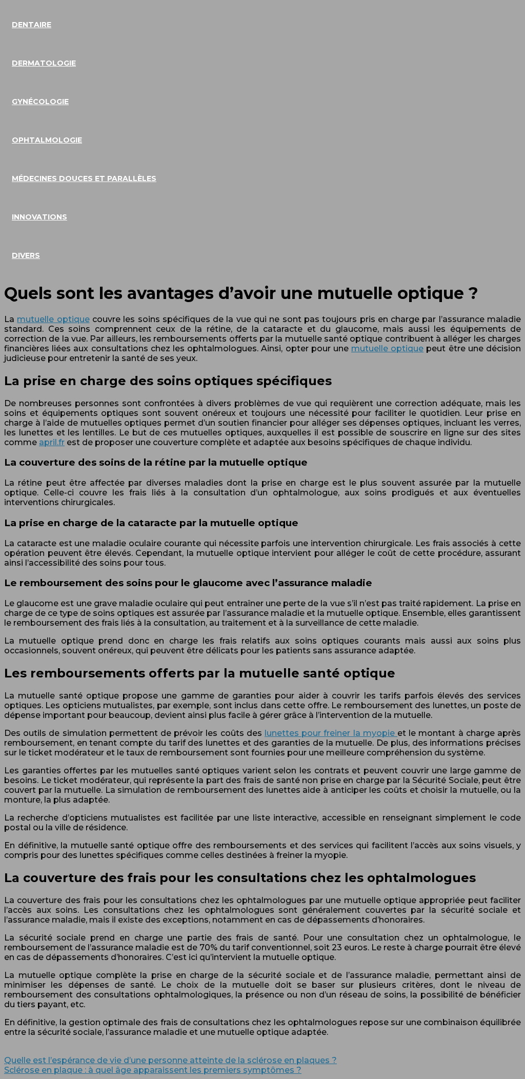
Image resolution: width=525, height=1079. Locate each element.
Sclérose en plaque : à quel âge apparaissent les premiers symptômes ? (152, 1070)
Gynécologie (40, 101)
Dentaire (31, 24)
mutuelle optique (53, 319)
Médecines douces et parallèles (84, 178)
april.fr (52, 442)
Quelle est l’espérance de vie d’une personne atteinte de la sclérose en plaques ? (170, 1060)
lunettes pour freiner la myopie (331, 733)
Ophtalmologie (47, 140)
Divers (26, 255)
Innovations (39, 217)
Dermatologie (44, 63)
